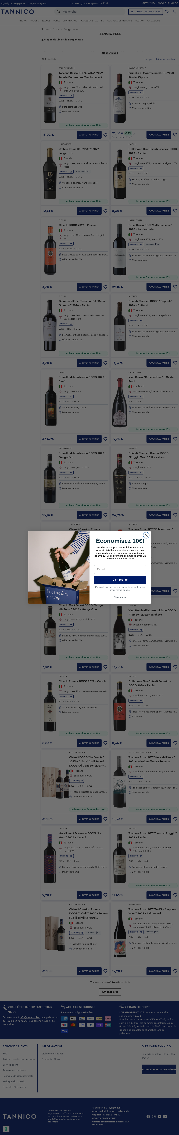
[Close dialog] (146, 535)
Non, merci (120, 597)
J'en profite (120, 579)
